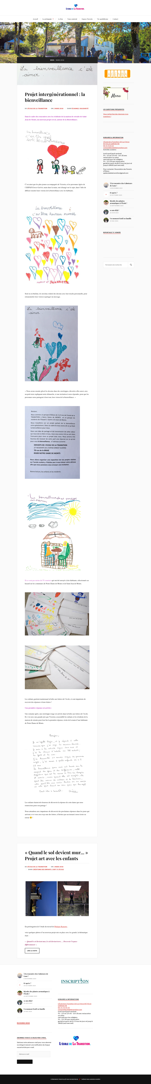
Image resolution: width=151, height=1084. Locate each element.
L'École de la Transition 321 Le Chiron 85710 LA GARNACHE (116, 143)
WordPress (73, 1079)
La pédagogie (47, 19)
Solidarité (84, 108)
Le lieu (60, 19)
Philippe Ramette (60, 926)
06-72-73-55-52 (64, 1008)
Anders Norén (94, 1079)
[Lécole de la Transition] (75, 9)
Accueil (35, 19)
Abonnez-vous (25, 1061)
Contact (115, 19)
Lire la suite (32, 951)
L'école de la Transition (37, 108)
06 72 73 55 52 (108, 146)
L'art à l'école (58, 869)
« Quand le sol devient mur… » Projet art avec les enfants (56, 855)
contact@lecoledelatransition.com (115, 148)
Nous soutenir (72, 19)
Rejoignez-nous (23, 1023)
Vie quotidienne (102, 19)
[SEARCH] (131, 265)
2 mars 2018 (58, 108)
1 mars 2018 (58, 867)
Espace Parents (87, 19)
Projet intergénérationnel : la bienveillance (55, 97)
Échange (75, 108)
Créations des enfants (42, 869)
